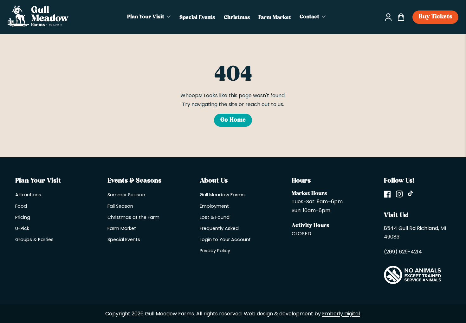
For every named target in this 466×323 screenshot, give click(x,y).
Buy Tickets (435, 17)
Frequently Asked (219, 228)
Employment (214, 206)
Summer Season (126, 195)
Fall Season (120, 206)
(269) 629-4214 (403, 251)
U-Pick (22, 228)
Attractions (28, 195)
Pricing (22, 217)
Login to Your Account (225, 239)
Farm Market (121, 228)
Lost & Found (215, 217)
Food (21, 206)
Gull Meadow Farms (222, 195)
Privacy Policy (215, 250)
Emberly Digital (341, 313)
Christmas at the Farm (133, 217)
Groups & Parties (34, 239)
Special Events (123, 239)
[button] (149, 17)
